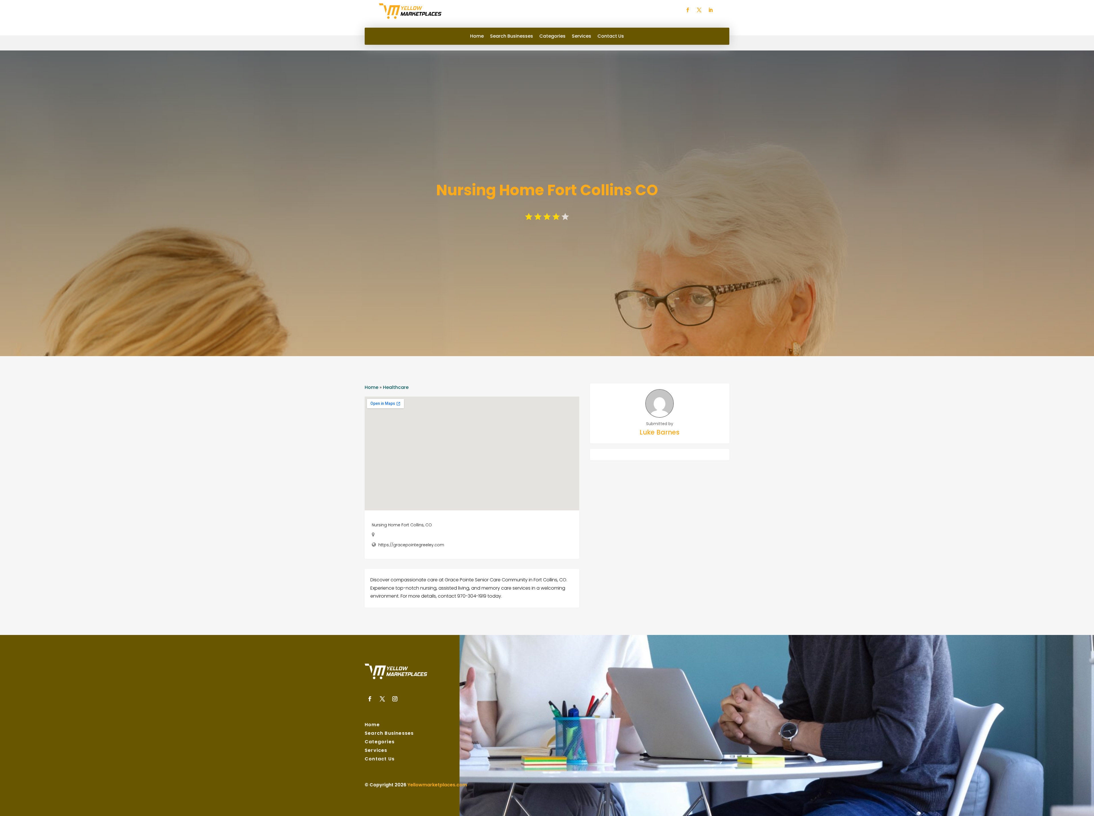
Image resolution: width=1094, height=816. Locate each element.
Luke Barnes (659, 432)
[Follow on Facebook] (687, 10)
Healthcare (396, 387)
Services (581, 36)
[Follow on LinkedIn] (710, 10)
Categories (552, 36)
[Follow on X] (699, 10)
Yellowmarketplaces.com (437, 785)
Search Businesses (511, 36)
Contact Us (610, 36)
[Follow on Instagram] (395, 699)
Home (477, 36)
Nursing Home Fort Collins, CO (402, 525)
